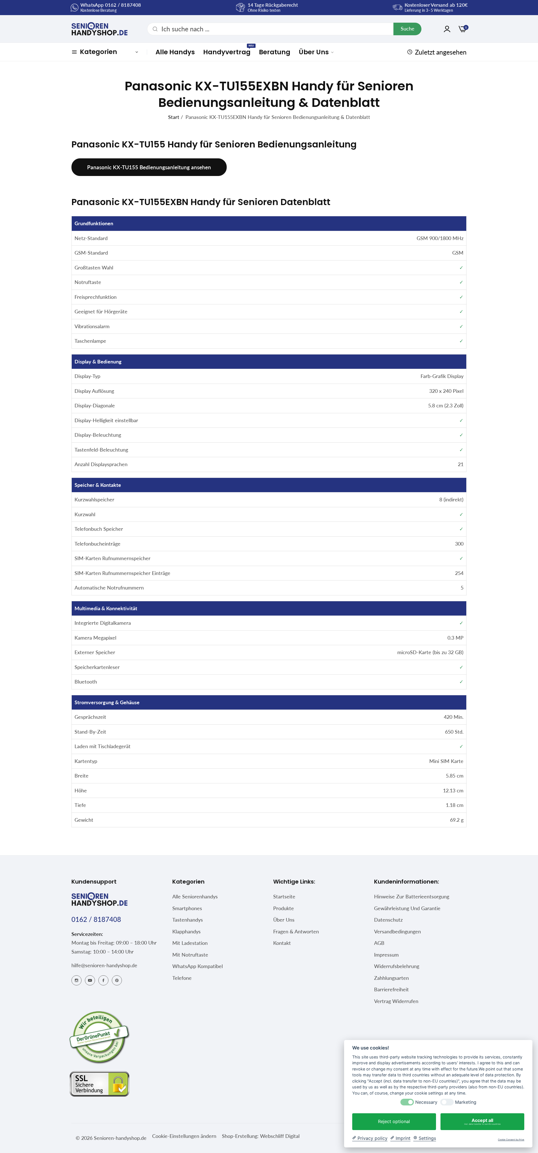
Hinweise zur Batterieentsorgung (411, 896)
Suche (407, 28)
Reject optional (394, 1121)
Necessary (426, 1102)
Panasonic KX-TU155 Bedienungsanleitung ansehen (149, 167)
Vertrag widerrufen (396, 1001)
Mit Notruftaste (190, 955)
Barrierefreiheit (391, 989)
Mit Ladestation (190, 943)
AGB (379, 943)
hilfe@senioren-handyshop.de (104, 965)
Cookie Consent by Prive (511, 1139)
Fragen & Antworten (296, 931)
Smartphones (187, 908)
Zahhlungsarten (391, 978)
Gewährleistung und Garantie (407, 908)
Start (173, 117)
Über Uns (283, 920)
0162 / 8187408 (96, 919)
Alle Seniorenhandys (195, 896)
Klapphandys (186, 931)
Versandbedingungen (397, 931)
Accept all (482, 1121)
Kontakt (282, 943)
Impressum (386, 955)
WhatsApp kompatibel (197, 966)
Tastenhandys (187, 920)
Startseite (284, 896)
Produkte (283, 908)
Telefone (182, 978)
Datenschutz (388, 920)
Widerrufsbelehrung (396, 966)
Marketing (465, 1102)
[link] (316, 52)
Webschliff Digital (279, 1136)
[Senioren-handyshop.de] (99, 29)
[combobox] (284, 29)
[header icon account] (447, 29)
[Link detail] (76, 979)
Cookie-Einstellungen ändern (184, 1136)
